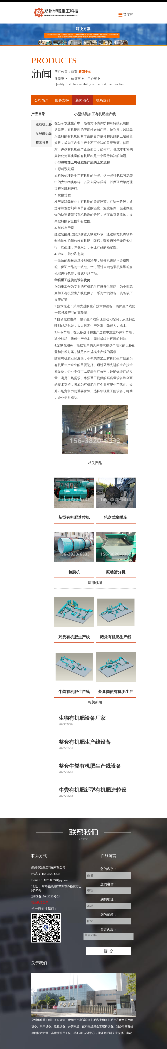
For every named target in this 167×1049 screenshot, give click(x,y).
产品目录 (38, 114)
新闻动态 (82, 100)
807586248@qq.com (56, 880)
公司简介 (41, 100)
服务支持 (62, 100)
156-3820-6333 (51, 873)
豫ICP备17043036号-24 (45, 896)
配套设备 (42, 142)
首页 (74, 71)
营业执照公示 (39, 902)
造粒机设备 (44, 124)
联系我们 (103, 100)
